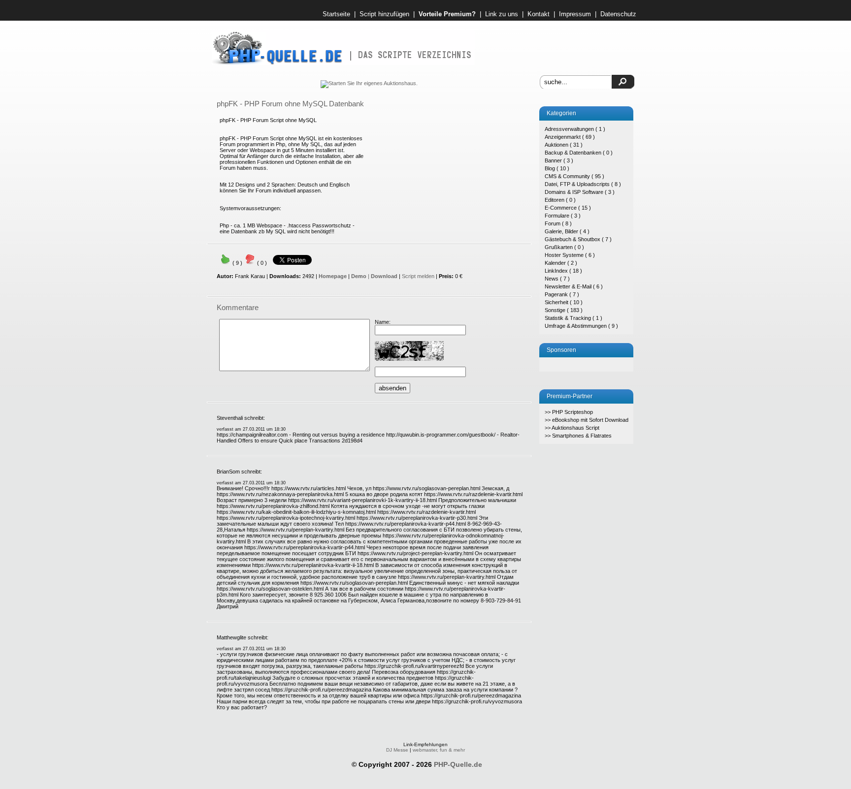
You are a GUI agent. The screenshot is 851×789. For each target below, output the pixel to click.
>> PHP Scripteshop (569, 412)
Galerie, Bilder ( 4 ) (567, 231)
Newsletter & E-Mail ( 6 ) (574, 286)
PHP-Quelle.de (458, 764)
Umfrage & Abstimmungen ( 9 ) (581, 326)
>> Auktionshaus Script (572, 428)
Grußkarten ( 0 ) (564, 247)
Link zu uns (501, 14)
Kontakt (538, 14)
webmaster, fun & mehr (439, 750)
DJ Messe (397, 750)
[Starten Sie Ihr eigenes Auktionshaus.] (369, 83)
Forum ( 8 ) (558, 223)
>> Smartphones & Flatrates (578, 436)
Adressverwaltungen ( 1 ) (575, 129)
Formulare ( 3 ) (563, 216)
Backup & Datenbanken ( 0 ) (579, 153)
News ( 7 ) (557, 279)
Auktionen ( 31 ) (564, 145)
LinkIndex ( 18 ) (563, 271)
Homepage (333, 276)
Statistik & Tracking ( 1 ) (573, 318)
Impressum (575, 14)
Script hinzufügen (384, 14)
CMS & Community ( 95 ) (574, 176)
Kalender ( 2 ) (561, 263)
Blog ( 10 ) (557, 168)
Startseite (336, 14)
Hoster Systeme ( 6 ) (570, 255)
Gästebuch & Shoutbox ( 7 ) (578, 239)
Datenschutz (618, 14)
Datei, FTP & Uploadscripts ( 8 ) (583, 184)
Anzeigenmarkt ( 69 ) (570, 137)
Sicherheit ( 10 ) (564, 302)
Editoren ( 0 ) (560, 200)
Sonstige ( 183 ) (564, 310)
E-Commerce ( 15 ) (568, 208)
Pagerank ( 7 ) (562, 294)
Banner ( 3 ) (559, 160)
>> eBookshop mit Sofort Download (586, 420)
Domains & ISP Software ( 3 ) (580, 192)
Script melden (418, 276)
